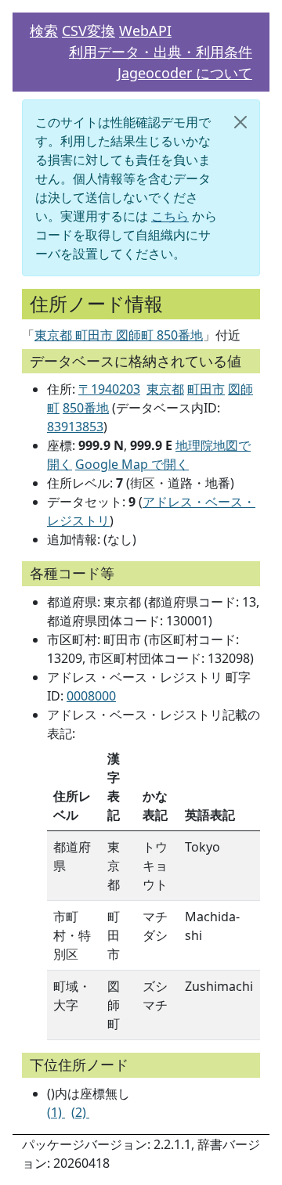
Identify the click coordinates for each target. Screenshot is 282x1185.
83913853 (75, 426)
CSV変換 (88, 30)
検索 (44, 30)
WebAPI (145, 30)
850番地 (86, 407)
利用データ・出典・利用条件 (160, 51)
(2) (80, 1112)
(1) (56, 1112)
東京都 (165, 389)
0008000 (91, 695)
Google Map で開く (132, 464)
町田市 (206, 389)
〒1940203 (109, 389)
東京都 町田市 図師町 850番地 (118, 335)
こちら (170, 216)
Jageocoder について (185, 72)
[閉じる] (240, 122)
